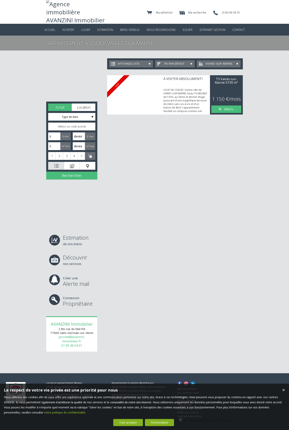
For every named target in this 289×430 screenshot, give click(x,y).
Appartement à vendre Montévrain (133, 382)
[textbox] (71, 126)
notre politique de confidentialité (64, 412)
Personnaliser (159, 422)
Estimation (75, 240)
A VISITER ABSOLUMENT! (182, 78)
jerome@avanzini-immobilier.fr (72, 339)
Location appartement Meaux (64, 382)
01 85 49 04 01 (71, 345)
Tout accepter (128, 422)
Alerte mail (76, 281)
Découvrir (75, 260)
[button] (60, 107)
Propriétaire (78, 301)
